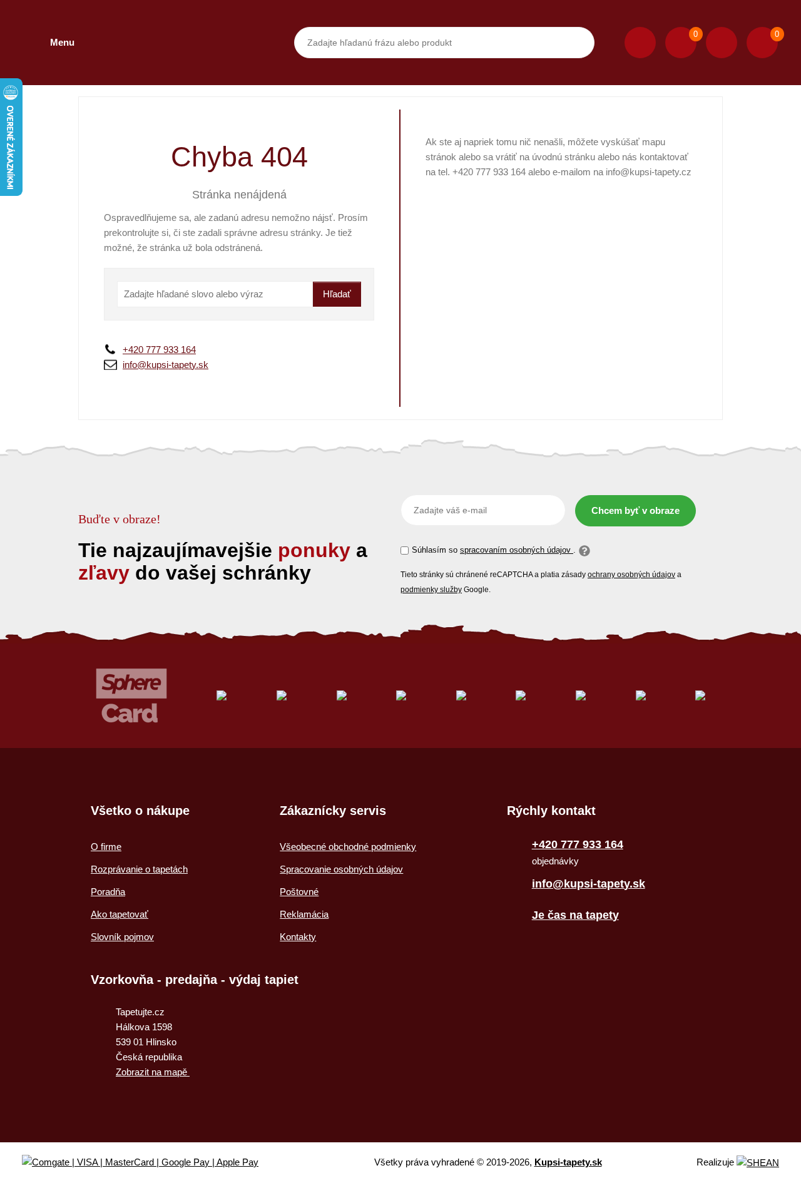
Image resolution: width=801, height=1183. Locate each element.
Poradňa (108, 891)
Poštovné (299, 891)
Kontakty (298, 936)
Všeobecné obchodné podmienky (348, 846)
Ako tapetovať (119, 914)
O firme (106, 846)
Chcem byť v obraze (635, 510)
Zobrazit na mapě (153, 1072)
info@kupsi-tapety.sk (165, 364)
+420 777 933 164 (159, 349)
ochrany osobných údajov (631, 574)
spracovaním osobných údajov (516, 550)
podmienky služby (431, 589)
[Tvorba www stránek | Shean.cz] (758, 1162)
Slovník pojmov (122, 936)
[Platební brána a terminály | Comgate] (150, 1162)
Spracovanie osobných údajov (341, 869)
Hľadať (337, 294)
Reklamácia (304, 914)
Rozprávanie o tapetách (139, 869)
